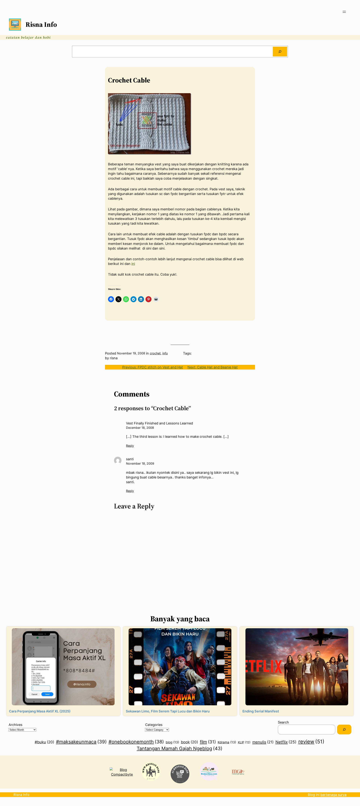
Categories (153, 725)
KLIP (244, 742)
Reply (130, 446)
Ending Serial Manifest (260, 711)
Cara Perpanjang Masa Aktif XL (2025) (39, 711)
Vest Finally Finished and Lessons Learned (159, 423)
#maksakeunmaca (81, 742)
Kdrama (227, 742)
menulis (263, 742)
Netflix (285, 741)
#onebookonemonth (136, 742)
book (189, 742)
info (165, 353)
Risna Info (41, 24)
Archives (15, 725)
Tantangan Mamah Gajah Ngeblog (179, 748)
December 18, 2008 (140, 428)
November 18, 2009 (140, 463)
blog (172, 742)
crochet (155, 353)
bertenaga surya (333, 795)
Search (283, 722)
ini (133, 264)
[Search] (280, 51)
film (208, 742)
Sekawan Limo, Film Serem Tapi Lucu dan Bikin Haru (168, 711)
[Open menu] (344, 12)
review (311, 742)
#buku (44, 742)
